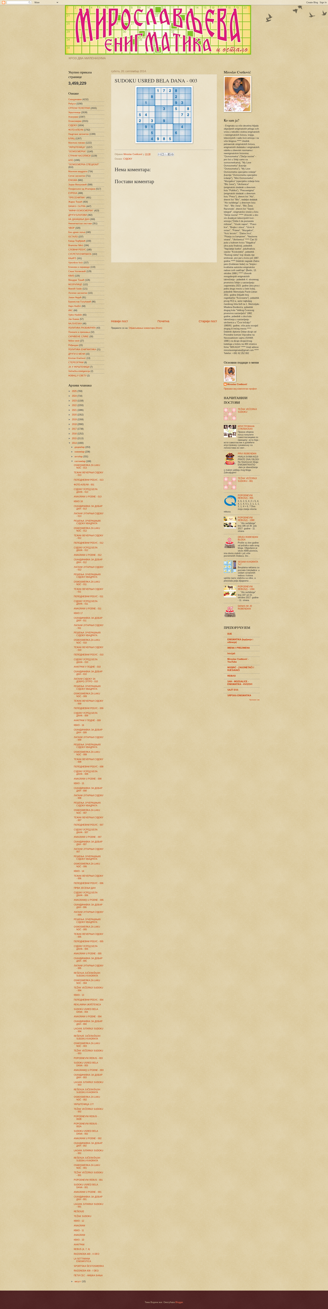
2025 (74, 391)
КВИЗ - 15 (79, 783)
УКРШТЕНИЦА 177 (84, 1104)
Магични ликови (76, 142)
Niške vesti (73, 340)
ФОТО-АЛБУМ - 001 (84, 484)
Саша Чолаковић (77, 271)
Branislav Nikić (75, 245)
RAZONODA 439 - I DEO (86, 1270)
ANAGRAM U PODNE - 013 (87, 496)
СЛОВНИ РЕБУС (77, 249)
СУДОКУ (127, 159)
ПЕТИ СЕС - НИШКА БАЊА (88, 1275)
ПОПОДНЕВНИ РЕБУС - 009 (88, 708)
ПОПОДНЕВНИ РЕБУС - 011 (88, 596)
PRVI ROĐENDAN (247, 453)
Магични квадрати (77, 171)
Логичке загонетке (77, 293)
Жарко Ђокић (75, 202)
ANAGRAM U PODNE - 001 (87, 1192)
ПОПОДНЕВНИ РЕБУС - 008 (88, 766)
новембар (79, 451)
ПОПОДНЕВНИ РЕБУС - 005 (88, 941)
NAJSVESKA (75, 323)
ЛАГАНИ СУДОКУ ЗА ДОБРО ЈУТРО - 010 (86, 680)
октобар (78, 456)
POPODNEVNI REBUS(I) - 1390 (246, 518)
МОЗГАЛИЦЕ (75, 284)
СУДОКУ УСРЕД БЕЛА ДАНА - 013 (86, 490)
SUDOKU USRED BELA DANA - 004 (86, 1010)
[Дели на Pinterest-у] (172, 154)
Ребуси (72, 103)
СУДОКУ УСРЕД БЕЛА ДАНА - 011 (86, 602)
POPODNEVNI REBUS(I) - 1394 (246, 587)
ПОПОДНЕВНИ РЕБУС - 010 (88, 654)
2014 (74, 443)
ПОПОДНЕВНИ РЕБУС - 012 (88, 543)
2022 (74, 405)
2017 (74, 429)
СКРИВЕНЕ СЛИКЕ (78, 336)
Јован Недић (74, 297)
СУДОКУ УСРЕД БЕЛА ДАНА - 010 (86, 660)
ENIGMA (72, 180)
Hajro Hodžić (74, 306)
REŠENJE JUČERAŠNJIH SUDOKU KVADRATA (87, 1037)
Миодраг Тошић (76, 280)
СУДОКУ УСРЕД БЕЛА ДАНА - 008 (86, 772)
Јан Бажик (73, 319)
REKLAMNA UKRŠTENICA (87, 1004)
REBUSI (231, 676)
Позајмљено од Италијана (81, 189)
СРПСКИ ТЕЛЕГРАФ (79, 108)
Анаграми (73, 117)
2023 (74, 400)
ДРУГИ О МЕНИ (76, 354)
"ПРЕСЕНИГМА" (76, 197)
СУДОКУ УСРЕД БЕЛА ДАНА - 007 (86, 830)
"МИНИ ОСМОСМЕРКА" (80, 210)
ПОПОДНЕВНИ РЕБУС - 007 (88, 825)
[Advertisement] (164, 291)
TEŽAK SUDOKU (82, 1216)
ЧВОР (71, 228)
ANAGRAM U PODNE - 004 (87, 1016)
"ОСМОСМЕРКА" (77, 151)
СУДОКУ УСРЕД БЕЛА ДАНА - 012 (86, 548)
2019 (74, 419)
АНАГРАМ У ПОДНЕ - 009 (87, 720)
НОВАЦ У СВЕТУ (77, 375)
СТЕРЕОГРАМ (76, 362)
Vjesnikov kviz (75, 262)
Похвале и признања (79, 332)
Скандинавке (75, 99)
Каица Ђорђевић (76, 241)
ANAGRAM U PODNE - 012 (87, 555)
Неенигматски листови (80, 223)
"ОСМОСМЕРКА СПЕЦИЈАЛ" (83, 164)
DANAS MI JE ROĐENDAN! (245, 607)
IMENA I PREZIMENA (238, 648)
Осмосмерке (74, 121)
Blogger (179, 1302)
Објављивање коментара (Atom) (145, 328)
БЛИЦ (71, 138)
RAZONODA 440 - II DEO (86, 1254)
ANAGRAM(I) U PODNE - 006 (89, 900)
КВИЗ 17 (78, 613)
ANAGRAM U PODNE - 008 (87, 778)
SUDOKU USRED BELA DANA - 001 (86, 1185)
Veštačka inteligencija (79, 371)
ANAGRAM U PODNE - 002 (87, 1138)
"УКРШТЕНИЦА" (77, 147)
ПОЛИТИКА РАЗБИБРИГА (82, 328)
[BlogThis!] (162, 154)
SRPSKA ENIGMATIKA (239, 695)
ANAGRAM (79, 1225)
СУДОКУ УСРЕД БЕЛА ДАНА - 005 (86, 947)
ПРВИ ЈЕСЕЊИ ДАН (84, 888)
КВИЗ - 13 (79, 995)
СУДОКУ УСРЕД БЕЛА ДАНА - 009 (86, 714)
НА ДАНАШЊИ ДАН (78, 219)
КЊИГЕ (72, 258)
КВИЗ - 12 (79, 1221)
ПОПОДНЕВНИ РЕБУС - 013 (88, 480)
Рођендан (73, 345)
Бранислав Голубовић (79, 301)
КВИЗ (71, 275)
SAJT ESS (232, 690)
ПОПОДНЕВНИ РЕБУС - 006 (88, 883)
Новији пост (119, 321)
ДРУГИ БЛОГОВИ (77, 215)
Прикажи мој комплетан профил (240, 388)
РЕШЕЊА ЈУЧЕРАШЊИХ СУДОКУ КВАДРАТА (87, 522)
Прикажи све (254, 700)
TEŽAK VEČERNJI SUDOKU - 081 (247, 479)
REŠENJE (79, 1211)
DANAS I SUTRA (77, 206)
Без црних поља (76, 232)
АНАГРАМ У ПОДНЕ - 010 (87, 667)
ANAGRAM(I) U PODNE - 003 (89, 1070)
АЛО (70, 160)
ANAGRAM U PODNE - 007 (87, 837)
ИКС (70, 310)
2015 (74, 438)
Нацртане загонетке (78, 134)
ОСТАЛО (73, 236)
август (78, 1281)
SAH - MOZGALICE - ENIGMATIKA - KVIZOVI (239, 682)
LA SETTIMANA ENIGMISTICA (82, 1260)
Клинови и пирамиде (79, 267)
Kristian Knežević (77, 358)
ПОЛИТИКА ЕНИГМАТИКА (82, 349)
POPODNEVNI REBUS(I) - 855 (245, 496)
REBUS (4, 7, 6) (82, 1249)
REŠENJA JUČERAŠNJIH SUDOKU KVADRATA (87, 974)
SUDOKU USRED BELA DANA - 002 (86, 1132)
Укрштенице (74, 112)
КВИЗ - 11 (79, 1230)
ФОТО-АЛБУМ (75, 130)
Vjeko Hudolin (75, 315)
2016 (74, 433)
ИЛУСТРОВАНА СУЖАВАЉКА (246, 427)
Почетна (163, 321)
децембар (79, 447)
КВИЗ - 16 (79, 725)
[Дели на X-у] (166, 154)
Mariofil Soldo (75, 288)
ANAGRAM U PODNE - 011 (87, 608)
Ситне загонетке (76, 176)
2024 (74, 396)
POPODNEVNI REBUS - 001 (88, 1180)
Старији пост (208, 321)
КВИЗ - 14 (79, 871)
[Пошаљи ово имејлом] (159, 154)
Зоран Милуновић (77, 184)
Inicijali (231, 653)
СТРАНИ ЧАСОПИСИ (79, 155)
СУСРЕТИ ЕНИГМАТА (79, 254)
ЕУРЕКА (72, 193)
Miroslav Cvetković (237, 384)
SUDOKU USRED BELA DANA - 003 (86, 1064)
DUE (229, 634)
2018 (74, 424)
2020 (74, 414)
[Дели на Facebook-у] (169, 154)
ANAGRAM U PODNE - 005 (87, 953)
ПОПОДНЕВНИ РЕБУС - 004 (88, 1000)
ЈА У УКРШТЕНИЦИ (78, 367)
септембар (80, 461)
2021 (74, 410)
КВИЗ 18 (78, 501)
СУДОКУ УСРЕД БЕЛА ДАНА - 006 (86, 893)
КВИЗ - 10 (79, 1240)
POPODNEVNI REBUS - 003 (88, 1058)
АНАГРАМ (79, 1244)
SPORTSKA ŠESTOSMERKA (89, 1266)
